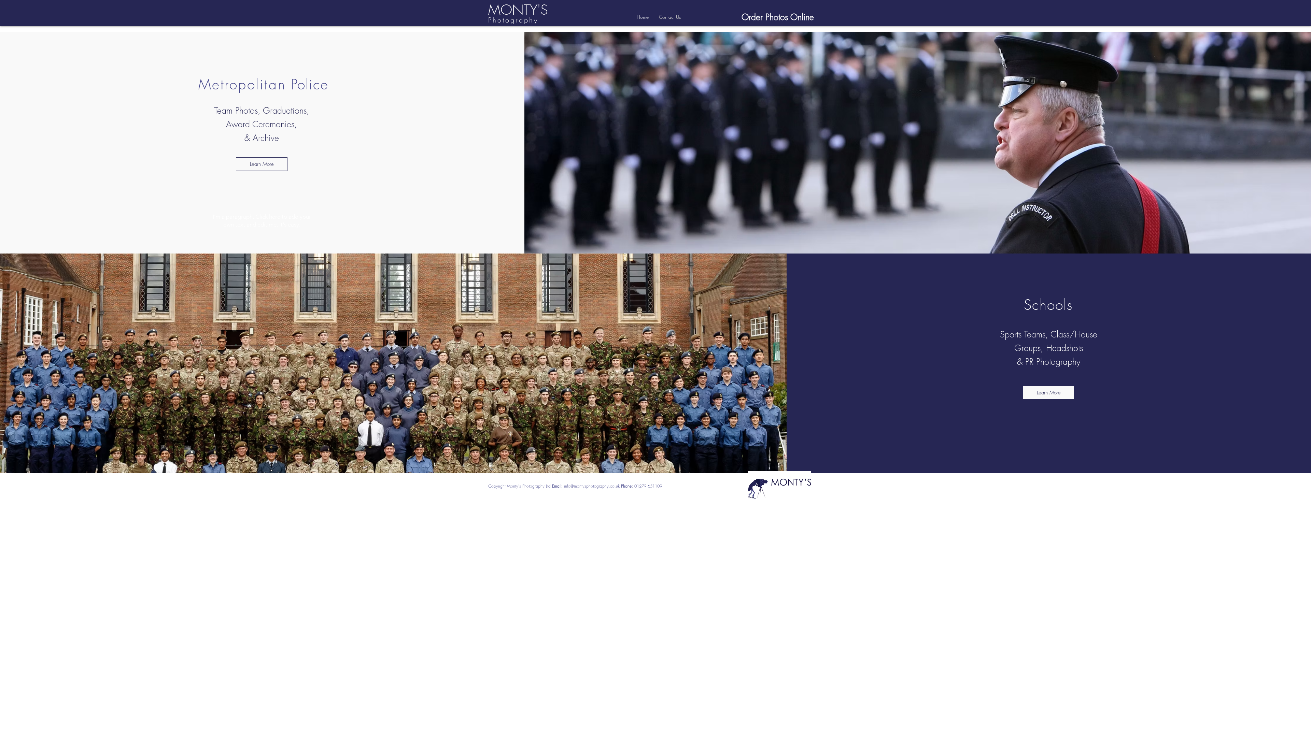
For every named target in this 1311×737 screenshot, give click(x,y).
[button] (1048, 393)
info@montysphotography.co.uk (592, 486)
